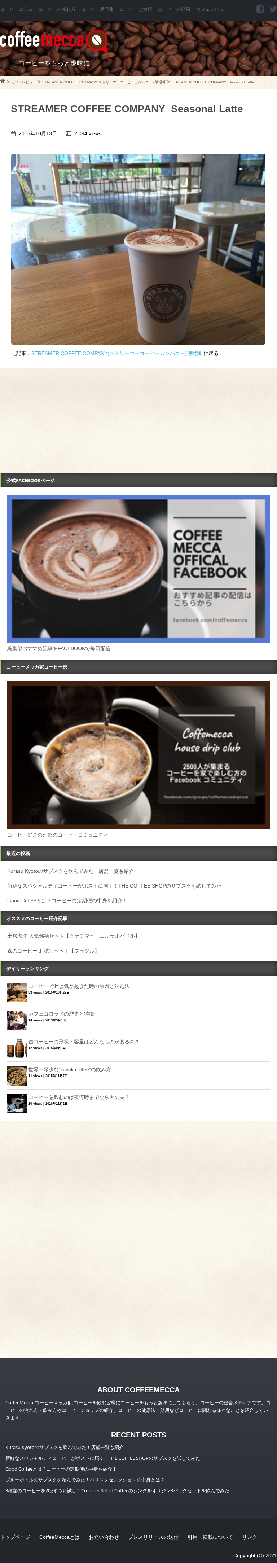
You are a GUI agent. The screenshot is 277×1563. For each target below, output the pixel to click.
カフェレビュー (212, 9)
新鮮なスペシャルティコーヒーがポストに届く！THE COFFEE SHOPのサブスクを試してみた (114, 886)
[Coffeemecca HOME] (2, 82)
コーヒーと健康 (135, 9)
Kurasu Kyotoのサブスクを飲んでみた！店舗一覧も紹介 (70, 871)
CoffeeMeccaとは (59, 1537)
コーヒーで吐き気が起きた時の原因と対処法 (78, 986)
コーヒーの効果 (174, 9)
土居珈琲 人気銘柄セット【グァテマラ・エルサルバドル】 (73, 936)
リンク (249, 1537)
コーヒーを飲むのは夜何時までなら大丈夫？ (78, 1097)
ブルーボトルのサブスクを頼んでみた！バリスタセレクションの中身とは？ (85, 1479)
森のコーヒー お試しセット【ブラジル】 (53, 951)
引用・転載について (210, 1537)
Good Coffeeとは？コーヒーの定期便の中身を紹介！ (67, 900)
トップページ (15, 1537)
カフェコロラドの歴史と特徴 (61, 1014)
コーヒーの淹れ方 (57, 9)
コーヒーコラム (16, 9)
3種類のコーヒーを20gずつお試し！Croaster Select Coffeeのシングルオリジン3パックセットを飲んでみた (117, 1490)
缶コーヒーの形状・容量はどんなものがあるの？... (86, 1042)
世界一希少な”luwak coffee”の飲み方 (69, 1069)
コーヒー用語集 (97, 9)
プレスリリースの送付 (153, 1537)
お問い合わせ (104, 1537)
